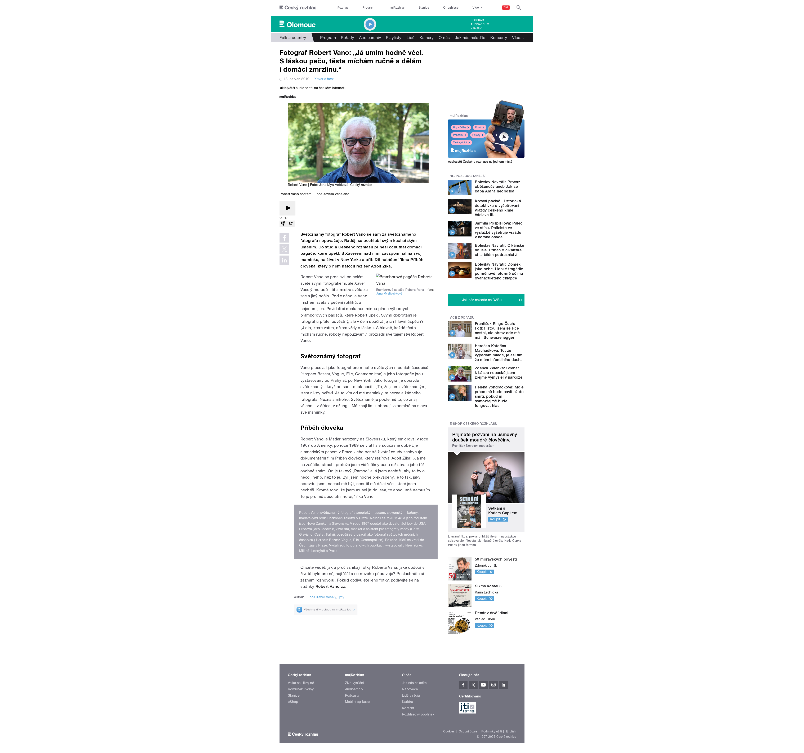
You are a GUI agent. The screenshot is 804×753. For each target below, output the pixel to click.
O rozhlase (451, 7)
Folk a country (293, 37)
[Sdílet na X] (284, 249)
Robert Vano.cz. (331, 586)
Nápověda (410, 689)
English (511, 731)
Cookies (449, 731)
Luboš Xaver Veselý (320, 597)
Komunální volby (301, 689)
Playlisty (393, 37)
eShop (293, 702)
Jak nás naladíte (470, 37)
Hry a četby (459, 127)
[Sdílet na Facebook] (284, 238)
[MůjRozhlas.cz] (288, 97)
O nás (444, 37)
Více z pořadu (462, 317)
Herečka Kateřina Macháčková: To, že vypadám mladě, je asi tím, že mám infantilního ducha (499, 353)
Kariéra (407, 702)
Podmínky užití (491, 731)
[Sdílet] (291, 224)
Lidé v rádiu (411, 695)
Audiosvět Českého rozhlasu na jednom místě (480, 161)
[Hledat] (518, 7)
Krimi (478, 127)
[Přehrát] (287, 208)
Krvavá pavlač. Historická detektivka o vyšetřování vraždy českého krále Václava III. (498, 208)
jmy (341, 597)
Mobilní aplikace (357, 702)
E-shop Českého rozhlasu (473, 424)
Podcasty (352, 695)
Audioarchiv (480, 24)
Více (518, 37)
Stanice (424, 7)
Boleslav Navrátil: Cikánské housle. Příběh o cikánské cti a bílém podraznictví (499, 250)
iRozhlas (343, 7)
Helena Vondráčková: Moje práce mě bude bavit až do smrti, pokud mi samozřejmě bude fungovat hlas (499, 396)
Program (368, 7)
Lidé (411, 37)
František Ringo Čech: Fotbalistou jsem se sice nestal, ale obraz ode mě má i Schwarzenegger (497, 330)
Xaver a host (324, 79)
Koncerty (498, 37)
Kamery (476, 28)
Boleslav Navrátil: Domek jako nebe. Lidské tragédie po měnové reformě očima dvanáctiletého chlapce (499, 271)
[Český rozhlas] (298, 7)
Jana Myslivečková (333, 185)
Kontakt (408, 708)
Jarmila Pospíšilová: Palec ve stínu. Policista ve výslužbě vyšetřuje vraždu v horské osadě (498, 230)
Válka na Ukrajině (301, 683)
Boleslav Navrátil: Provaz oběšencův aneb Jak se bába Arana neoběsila (497, 186)
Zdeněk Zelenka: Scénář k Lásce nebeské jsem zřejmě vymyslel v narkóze (498, 372)
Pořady (347, 37)
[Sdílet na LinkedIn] (284, 260)
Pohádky (458, 135)
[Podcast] (283, 224)
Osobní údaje (468, 731)
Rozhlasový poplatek (418, 714)
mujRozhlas (397, 7)
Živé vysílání (460, 142)
